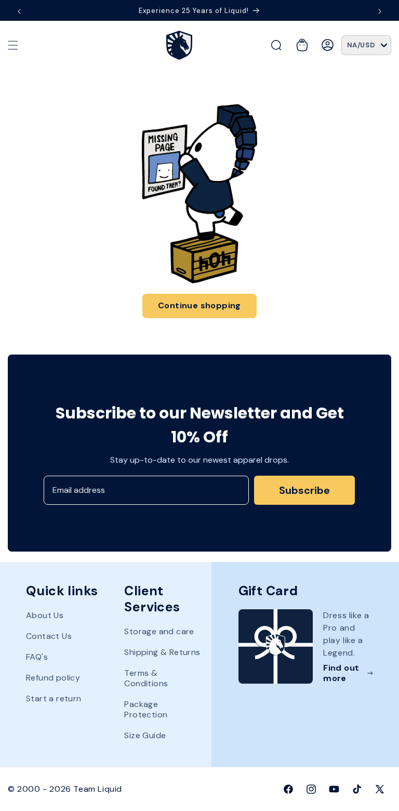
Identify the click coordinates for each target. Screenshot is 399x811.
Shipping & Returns (162, 652)
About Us (44, 615)
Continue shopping (199, 305)
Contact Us (49, 636)
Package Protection (145, 709)
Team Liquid (97, 788)
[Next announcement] (379, 11)
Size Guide (145, 735)
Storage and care (159, 631)
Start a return (54, 698)
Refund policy (53, 677)
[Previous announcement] (19, 11)
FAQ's (37, 656)
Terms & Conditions (146, 678)
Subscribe (304, 490)
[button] (13, 45)
